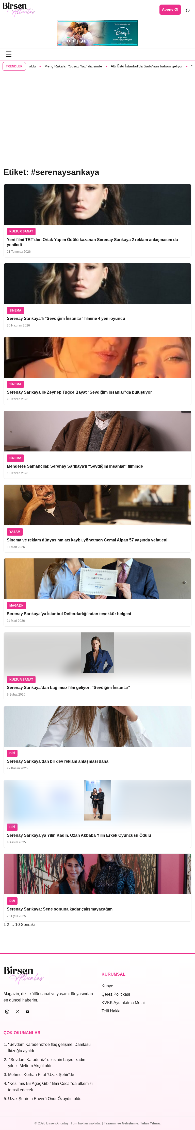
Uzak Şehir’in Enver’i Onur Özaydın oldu (45, 1099)
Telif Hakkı (111, 1011)
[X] (17, 1011)
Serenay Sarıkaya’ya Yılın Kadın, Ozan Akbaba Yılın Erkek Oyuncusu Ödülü (79, 835)
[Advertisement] (97, 109)
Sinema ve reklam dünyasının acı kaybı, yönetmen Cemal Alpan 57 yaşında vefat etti (87, 540)
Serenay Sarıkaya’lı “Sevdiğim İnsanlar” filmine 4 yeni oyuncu (66, 318)
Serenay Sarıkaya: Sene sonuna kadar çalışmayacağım (59, 909)
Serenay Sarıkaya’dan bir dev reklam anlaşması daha (57, 761)
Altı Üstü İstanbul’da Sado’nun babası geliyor (132, 66)
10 (17, 924)
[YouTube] (27, 1011)
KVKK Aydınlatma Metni (123, 1002)
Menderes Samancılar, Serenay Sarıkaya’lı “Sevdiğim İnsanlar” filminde (75, 466)
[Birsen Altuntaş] (19, 9)
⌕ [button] (188, 9)
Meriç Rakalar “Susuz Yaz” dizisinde (58, 66)
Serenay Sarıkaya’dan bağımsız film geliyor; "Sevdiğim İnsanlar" (68, 687)
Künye (107, 986)
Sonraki (28, 924)
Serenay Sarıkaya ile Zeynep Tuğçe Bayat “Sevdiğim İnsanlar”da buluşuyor (79, 392)
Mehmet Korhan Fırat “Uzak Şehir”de (41, 1074)
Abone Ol (170, 9)
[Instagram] (7, 1011)
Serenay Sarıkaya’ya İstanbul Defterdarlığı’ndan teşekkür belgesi (69, 614)
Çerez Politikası (116, 994)
